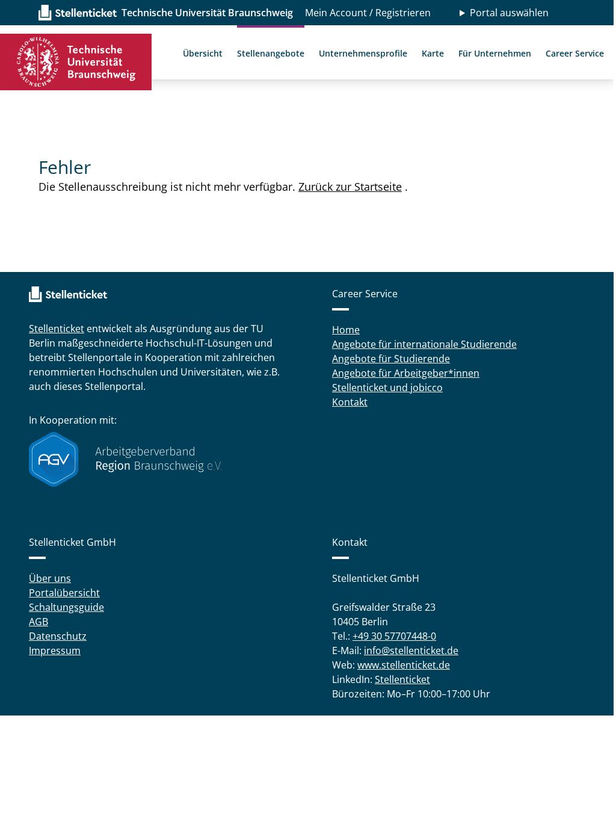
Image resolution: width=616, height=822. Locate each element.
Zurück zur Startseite (350, 186)
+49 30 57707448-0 (390, 636)
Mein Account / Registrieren (368, 12)
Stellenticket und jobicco (383, 387)
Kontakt (345, 402)
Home (342, 329)
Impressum (55, 650)
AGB (38, 621)
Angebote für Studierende (387, 358)
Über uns (50, 578)
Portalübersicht (64, 592)
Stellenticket (56, 328)
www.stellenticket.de (399, 665)
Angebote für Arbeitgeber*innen (401, 373)
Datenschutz (58, 636)
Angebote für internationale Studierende (420, 344)
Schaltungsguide (66, 607)
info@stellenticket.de (407, 650)
